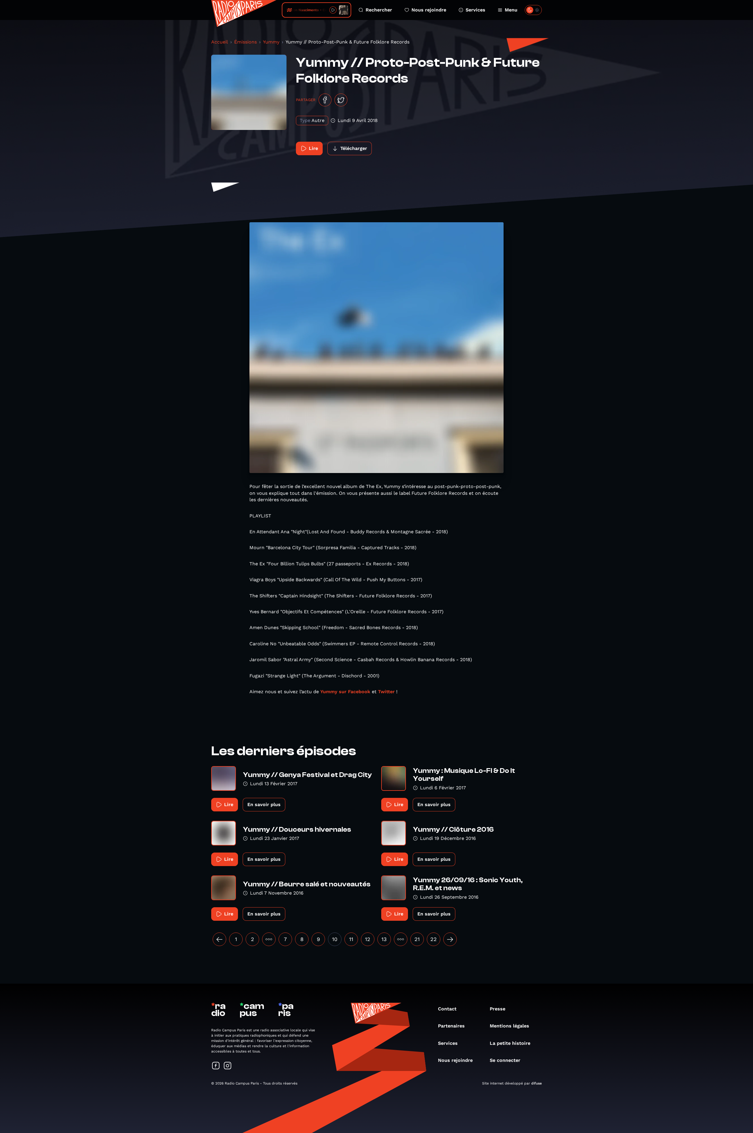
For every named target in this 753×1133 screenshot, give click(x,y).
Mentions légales (509, 1026)
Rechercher (379, 10)
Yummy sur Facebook (346, 691)
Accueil (219, 42)
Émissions (245, 42)
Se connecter (505, 1060)
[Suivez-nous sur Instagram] (227, 1066)
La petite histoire (510, 1043)
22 (433, 939)
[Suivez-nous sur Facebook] (216, 1066)
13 (384, 939)
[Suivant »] (450, 939)
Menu (511, 10)
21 (417, 939)
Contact (447, 1009)
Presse (497, 1009)
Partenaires (451, 1026)
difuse (536, 1083)
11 (351, 939)
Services (475, 10)
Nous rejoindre (429, 10)
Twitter (386, 691)
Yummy (271, 42)
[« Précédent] (219, 939)
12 (367, 939)
